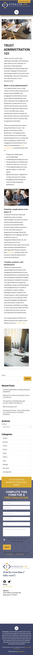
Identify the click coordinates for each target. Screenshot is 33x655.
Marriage (5, 464)
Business (5, 442)
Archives (4, 424)
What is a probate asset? (10, 406)
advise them (10, 252)
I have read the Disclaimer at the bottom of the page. (17, 540)
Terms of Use (17, 648)
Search (4, 375)
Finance (5, 457)
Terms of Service (19, 554)
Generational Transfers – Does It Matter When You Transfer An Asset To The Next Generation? (16, 412)
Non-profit (6, 468)
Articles (5, 438)
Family (4, 453)
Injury (4, 460)
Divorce (5, 449)
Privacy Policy (10, 554)
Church (5, 445)
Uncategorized (7, 472)
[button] (16, 12)
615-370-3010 (20, 323)
